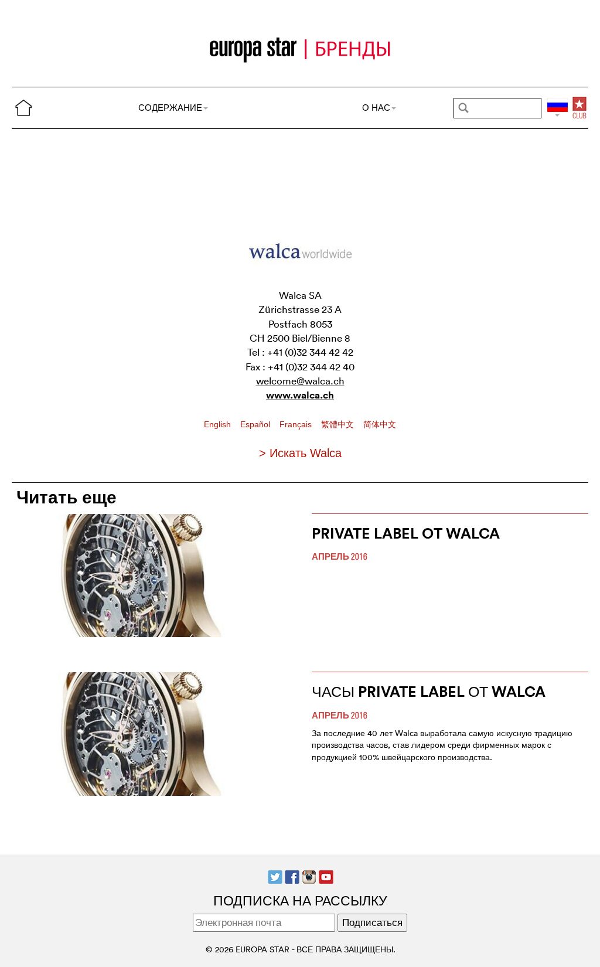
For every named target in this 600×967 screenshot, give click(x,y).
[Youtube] (326, 876)
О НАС (376, 107)
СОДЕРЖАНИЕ (170, 107)
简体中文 (379, 424)
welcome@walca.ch (300, 380)
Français (296, 424)
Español (256, 424)
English (218, 424)
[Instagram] (309, 876)
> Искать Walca (300, 453)
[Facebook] (292, 876)
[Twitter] (275, 876)
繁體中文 (338, 424)
